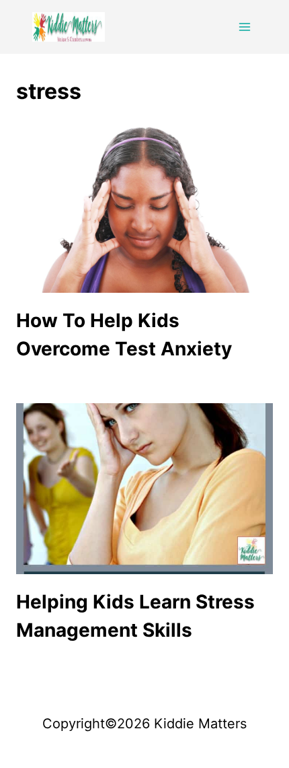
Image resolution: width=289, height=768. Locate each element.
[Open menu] (244, 26)
